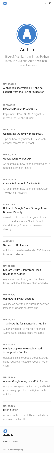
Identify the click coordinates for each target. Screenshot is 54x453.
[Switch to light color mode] (44, 3)
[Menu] (50, 3)
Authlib (27, 49)
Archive (6, 441)
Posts (15, 441)
